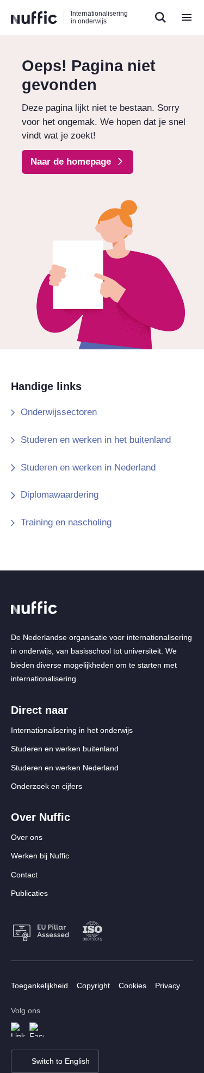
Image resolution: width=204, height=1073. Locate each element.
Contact (24, 874)
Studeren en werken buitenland (65, 748)
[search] (160, 17)
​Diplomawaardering (59, 495)
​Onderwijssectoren (59, 412)
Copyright (93, 985)
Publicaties (29, 893)
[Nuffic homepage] (34, 17)
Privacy (167, 985)
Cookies (132, 985)
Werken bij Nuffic (40, 855)
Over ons (26, 837)
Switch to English (61, 1061)
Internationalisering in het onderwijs (72, 730)
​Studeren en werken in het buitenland (96, 440)
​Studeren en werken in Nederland (88, 467)
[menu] (187, 17)
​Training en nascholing (66, 522)
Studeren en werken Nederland (65, 767)
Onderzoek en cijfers (46, 786)
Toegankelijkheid (39, 985)
